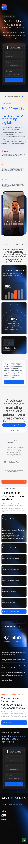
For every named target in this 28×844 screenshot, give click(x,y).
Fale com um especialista (14, 80)
